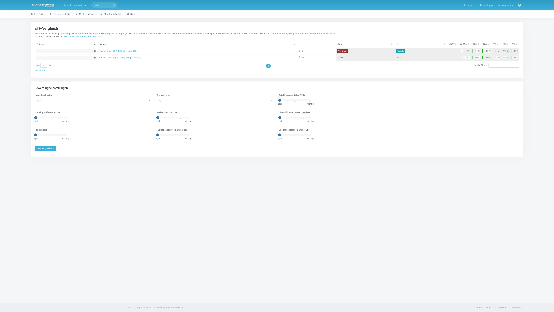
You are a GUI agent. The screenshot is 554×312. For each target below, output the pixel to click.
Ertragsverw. (163, 95)
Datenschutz (516, 307)
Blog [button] (132, 14)
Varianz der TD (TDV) (167, 112)
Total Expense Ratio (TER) (292, 95)
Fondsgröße (41, 129)
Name (102, 44)
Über (488, 307)
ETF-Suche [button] (39, 14)
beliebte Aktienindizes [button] (75, 5)
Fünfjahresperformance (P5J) (172, 129)
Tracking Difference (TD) (47, 112)
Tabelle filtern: (480, 65)
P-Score (40, 44)
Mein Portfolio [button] (111, 14)
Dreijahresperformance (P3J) (294, 129)
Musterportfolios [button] (86, 14)
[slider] (279, 100)
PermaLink (40, 70)
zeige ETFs (43, 65)
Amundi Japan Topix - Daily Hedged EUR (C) (120, 57)
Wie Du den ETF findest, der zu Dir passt (83, 36)
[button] (469, 5)
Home (479, 307)
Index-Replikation (44, 95)
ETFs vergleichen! (45, 148)
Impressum (500, 307)
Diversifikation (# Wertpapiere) (295, 112)
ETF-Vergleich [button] (61, 14)
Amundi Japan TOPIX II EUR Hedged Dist (118, 51)
